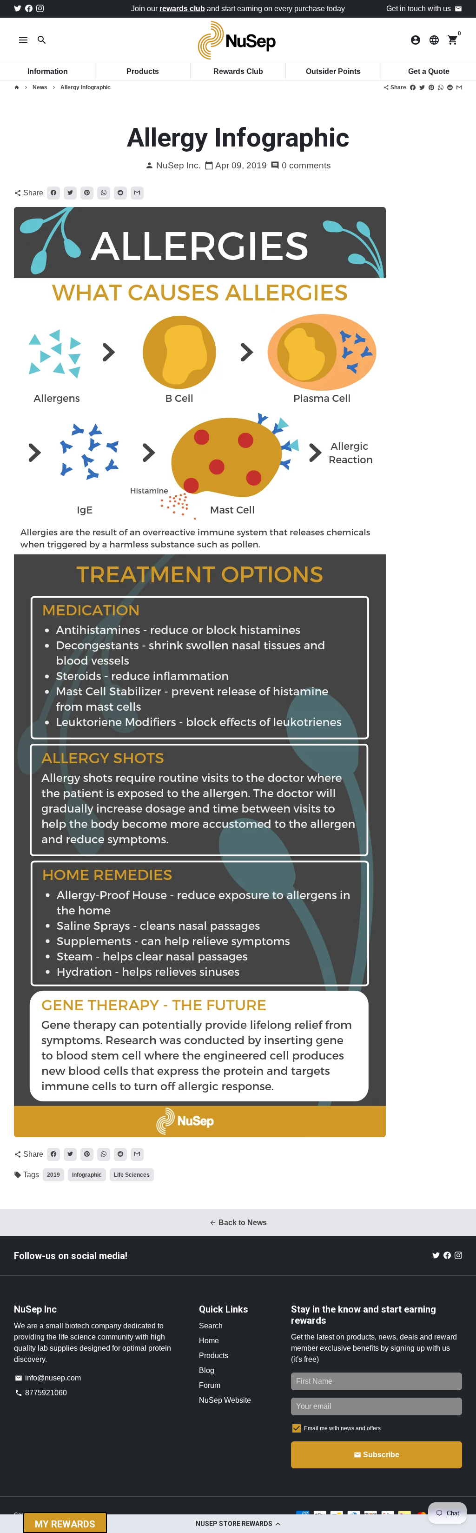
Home (209, 1341)
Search (211, 1326)
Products (213, 1356)
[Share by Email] (459, 87)
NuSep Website (225, 1400)
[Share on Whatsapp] (440, 87)
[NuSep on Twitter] (17, 9)
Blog (206, 1370)
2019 (53, 1175)
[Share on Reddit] (450, 87)
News (40, 87)
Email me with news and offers (342, 1428)
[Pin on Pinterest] (431, 87)
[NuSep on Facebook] (29, 9)
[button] (238, 1523)
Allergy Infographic (85, 87)
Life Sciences (132, 1175)
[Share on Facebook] (413, 87)
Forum (209, 1385)
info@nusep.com (48, 1378)
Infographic (87, 1175)
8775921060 (41, 1393)
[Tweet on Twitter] (422, 87)
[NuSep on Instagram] (40, 9)
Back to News (238, 1222)
